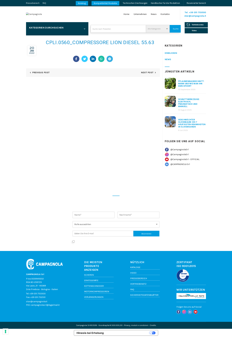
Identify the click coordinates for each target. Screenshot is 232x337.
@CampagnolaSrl (179, 149)
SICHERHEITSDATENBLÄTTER (144, 295)
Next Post (147, 72)
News (153, 14)
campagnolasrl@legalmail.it (45, 305)
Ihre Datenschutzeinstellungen (128, 332)
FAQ (44, 3)
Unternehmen (140, 14)
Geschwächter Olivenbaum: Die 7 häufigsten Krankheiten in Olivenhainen (192, 123)
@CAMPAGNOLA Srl (180, 164)
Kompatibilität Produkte (105, 3)
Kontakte (165, 14)
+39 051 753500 (197, 12)
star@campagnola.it (195, 16)
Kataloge (135, 267)
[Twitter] (84, 59)
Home (126, 14)
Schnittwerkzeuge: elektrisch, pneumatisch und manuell (189, 103)
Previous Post (41, 72)
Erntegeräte (91, 280)
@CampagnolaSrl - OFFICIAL (184, 159)
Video (133, 273)
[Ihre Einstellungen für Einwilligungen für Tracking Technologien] (6, 331)
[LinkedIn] (93, 59)
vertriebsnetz (138, 284)
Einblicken (171, 53)
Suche (175, 29)
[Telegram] (110, 59)
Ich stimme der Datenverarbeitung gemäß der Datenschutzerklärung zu (112, 241)
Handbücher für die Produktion (165, 3)
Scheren (89, 275)
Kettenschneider (94, 286)
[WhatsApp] (101, 59)
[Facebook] (76, 59)
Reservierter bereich (196, 3)
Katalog (82, 3)
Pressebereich (32, 3)
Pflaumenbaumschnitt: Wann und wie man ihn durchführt (191, 83)
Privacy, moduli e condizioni (136, 325)
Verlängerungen (93, 297)
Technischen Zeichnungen (135, 3)
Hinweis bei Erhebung (90, 332)
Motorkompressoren (96, 291)
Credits (153, 325)
